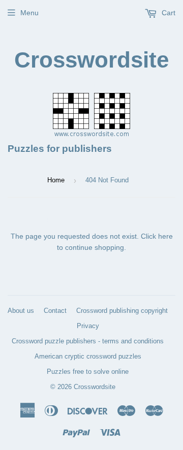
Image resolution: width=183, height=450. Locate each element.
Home (56, 180)
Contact (55, 310)
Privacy (88, 326)
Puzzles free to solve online (88, 371)
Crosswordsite (91, 59)
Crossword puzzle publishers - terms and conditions (88, 341)
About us (21, 310)
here (165, 236)
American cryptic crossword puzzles (88, 356)
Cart (167, 13)
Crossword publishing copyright (122, 310)
